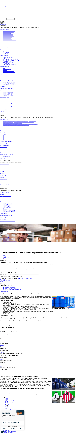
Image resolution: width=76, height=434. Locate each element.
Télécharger (5, 256)
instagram (4, 3)
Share (4, 258)
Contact (1, 281)
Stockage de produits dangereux (9, 287)
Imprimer (4, 255)
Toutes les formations (4, 291)
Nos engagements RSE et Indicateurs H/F (10, 431)
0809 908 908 (5, 280)
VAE (6, 408)
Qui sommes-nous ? (6, 228)
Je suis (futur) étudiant (6, 238)
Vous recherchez (3, 18)
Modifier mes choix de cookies (8, 432)
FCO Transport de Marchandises (10, 400)
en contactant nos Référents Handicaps (25, 278)
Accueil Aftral (8, 1)
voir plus (2, 337)
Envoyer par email (6, 257)
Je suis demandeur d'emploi (7, 239)
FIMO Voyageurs (8, 401)
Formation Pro (5, 224)
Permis (6, 403)
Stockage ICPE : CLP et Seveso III (9, 288)
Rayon (1, 21)
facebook (4, 6)
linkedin (4, 4)
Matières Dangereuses (9, 404)
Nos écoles (5, 225)
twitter (4, 5)
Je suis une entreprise (6, 237)
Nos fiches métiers (8, 406)
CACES (6, 398)
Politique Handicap (6, 430)
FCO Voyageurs (8, 399)
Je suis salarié (5, 240)
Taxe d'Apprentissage (8, 409)
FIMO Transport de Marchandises (11, 402)
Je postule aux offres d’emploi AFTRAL (10, 241)
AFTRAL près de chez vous (8, 227)
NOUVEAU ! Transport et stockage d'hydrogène (12, 289)
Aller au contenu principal (5, 0)
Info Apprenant (7, 407)
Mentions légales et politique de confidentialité (11, 429)
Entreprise (4, 226)
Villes (1, 20)
